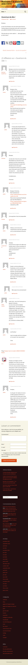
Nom (3, 444)
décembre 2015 (6, 563)
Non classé (13, 19)
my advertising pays (7, 622)
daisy (4, 602)
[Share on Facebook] (3, 43)
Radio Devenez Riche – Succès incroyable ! (15, 51)
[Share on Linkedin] (18, 43)
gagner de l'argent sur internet (9, 606)
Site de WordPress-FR (7, 653)
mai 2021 (5, 548)
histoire (4, 613)
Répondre (12, 81)
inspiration (5, 615)
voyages (5, 637)
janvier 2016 (5, 561)
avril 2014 (5, 586)
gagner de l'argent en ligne (8, 604)
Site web (3, 450)
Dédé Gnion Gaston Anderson (9, 506)
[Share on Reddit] (10, 43)
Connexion (5, 646)
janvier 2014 (5, 590)
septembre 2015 (6, 568)
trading (4, 633)
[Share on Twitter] (7, 43)
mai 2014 (5, 583)
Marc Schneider (6, 523)
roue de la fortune (7, 630)
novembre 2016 (6, 550)
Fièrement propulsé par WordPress (14, 662)
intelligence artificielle (7, 617)
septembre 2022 (6, 543)
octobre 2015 (6, 565)
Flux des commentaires (8, 651)
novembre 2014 (6, 581)
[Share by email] (22, 43)
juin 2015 (5, 574)
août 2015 (5, 570)
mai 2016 (5, 554)
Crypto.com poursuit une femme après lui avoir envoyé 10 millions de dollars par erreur (10, 478)
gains (4, 608)
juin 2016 (5, 552)
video (4, 635)
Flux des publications (7, 649)
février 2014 (5, 588)
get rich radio (6, 610)
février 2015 (5, 579)
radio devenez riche (7, 628)
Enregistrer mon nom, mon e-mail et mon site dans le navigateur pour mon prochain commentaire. (13, 454)
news (4, 624)
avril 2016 (5, 557)
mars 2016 (5, 559)
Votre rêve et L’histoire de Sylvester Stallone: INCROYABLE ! (9, 515)
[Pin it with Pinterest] (14, 43)
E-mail (3, 447)
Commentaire (5, 434)
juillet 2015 (5, 572)
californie (5, 599)
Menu (2, 11)
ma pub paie (5, 619)
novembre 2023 (6, 541)
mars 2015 (5, 577)
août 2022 (5, 545)
